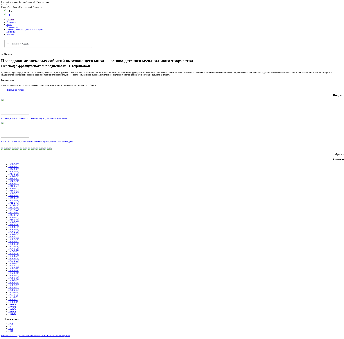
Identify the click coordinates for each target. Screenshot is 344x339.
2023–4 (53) (13, 188)
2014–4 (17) (13, 275)
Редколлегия (12, 27)
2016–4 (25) (13, 256)
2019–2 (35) (13, 232)
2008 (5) (12, 304)
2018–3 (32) (13, 239)
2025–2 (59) (13, 174)
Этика (9, 24)
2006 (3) (12, 309)
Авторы (10, 34)
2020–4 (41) (13, 217)
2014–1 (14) (13, 282)
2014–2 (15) (13, 280)
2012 (10, 324)
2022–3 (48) (13, 200)
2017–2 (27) (13, 251)
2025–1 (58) (13, 176)
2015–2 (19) (13, 270)
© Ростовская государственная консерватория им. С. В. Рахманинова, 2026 (35, 335)
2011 (10, 326)
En (10, 15)
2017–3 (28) (13, 249)
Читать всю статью (15, 90)
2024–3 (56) (13, 181)
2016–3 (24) (13, 258)
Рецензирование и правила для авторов (24, 29)
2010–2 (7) (13, 299)
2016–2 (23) (13, 261)
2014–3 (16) (13, 278)
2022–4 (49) (13, 198)
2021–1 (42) (13, 215)
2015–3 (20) (13, 268)
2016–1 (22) (13, 263)
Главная (10, 20)
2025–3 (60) (13, 171)
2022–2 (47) (13, 203)
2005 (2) (12, 312)
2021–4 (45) (13, 208)
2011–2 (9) (13, 295)
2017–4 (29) (13, 246)
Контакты (10, 32)
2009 (10, 331)
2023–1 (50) (13, 195)
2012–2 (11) (13, 290)
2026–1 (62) (13, 166)
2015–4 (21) (13, 266)
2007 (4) (12, 307)
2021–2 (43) (13, 212)
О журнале (11, 22)
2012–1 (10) (13, 292)
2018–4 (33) (13, 237)
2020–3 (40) (13, 220)
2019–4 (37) (13, 227)
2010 (10, 328)
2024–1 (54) (13, 186)
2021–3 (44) (13, 210)
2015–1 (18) (13, 273)
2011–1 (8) (13, 297)
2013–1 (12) (13, 287)
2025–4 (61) (13, 169)
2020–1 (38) (13, 224)
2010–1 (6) (13, 302)
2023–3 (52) (13, 191)
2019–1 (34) (13, 234)
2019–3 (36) (13, 229)
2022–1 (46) (13, 205)
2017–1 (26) (13, 253)
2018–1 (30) (13, 244)
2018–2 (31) (13, 241)
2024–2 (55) (13, 183)
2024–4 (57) (13, 178)
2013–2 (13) (13, 285)
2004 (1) (12, 314)
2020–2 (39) (13, 222)
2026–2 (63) (13, 164)
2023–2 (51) (13, 193)
